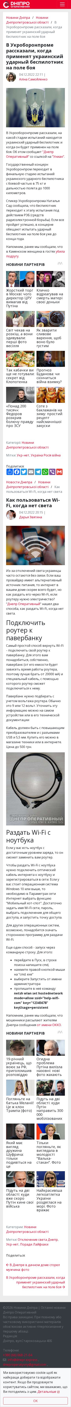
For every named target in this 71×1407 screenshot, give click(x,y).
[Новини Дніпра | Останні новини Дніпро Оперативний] (16, 4)
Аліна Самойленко (33, 79)
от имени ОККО (49, 1025)
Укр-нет (23, 455)
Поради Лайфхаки (34, 1244)
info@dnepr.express (22, 1360)
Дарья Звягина (30, 517)
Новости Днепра (19, 482)
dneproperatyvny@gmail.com (24, 1364)
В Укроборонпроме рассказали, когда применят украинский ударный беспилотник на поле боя (35, 1282)
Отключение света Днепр (38, 1239)
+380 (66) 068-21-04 (17, 1355)
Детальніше (46, 1391)
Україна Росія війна (46, 455)
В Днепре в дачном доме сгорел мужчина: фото (33, 1267)
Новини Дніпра (18, 17)
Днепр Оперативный (23, 604)
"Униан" (58, 156)
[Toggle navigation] (62, 4)
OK (35, 1401)
